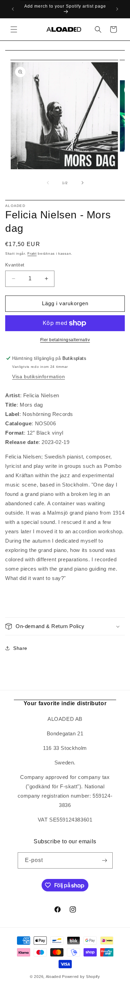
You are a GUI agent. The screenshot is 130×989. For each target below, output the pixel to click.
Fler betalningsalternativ (65, 339)
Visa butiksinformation (38, 376)
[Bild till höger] (82, 183)
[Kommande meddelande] (117, 9)
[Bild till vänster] (48, 183)
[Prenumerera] (104, 860)
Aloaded (53, 976)
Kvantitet (15, 264)
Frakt (32, 253)
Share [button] (20, 648)
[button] (13, 29)
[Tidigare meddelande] (12, 9)
